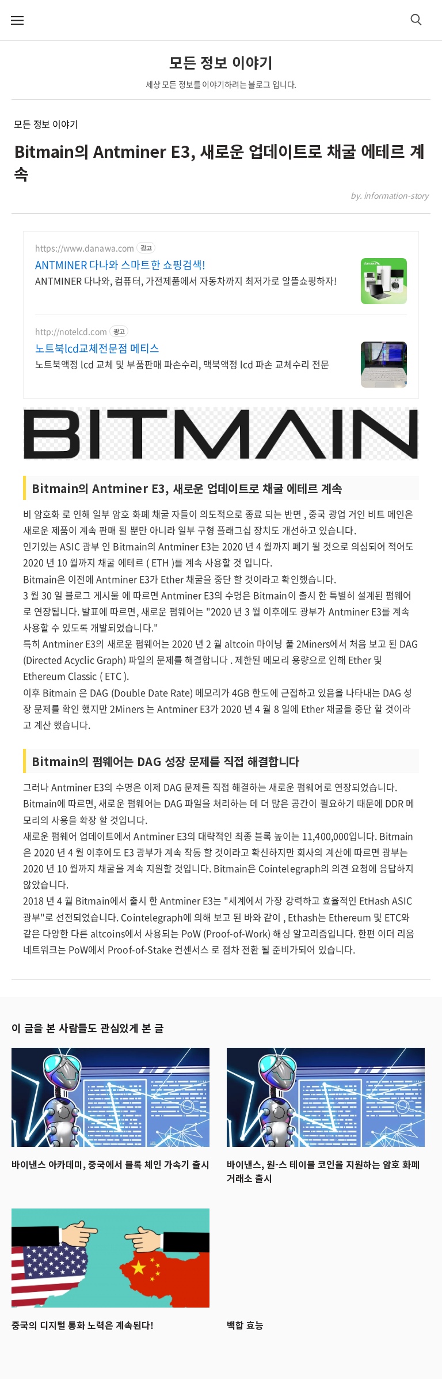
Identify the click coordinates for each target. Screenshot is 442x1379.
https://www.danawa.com (84, 248)
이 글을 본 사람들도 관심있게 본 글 (87, 1027)
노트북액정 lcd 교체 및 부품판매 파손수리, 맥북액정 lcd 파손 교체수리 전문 (182, 363)
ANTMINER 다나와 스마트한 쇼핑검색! (120, 265)
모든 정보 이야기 (46, 124)
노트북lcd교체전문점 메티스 (97, 348)
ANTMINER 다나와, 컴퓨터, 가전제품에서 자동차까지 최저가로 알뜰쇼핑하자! (186, 280)
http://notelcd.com (71, 331)
